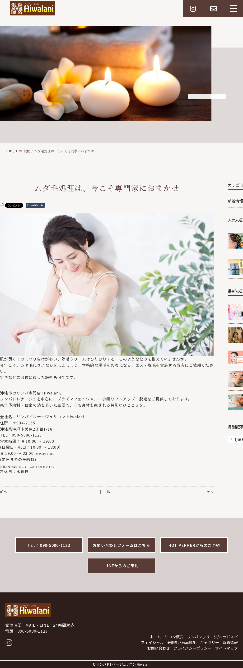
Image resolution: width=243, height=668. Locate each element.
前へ (3, 491)
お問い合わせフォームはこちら (121, 545)
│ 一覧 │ (107, 491)
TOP (8, 151)
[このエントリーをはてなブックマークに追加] (2, 205)
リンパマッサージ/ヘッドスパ (212, 636)
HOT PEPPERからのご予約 (194, 545)
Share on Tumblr (35, 205)
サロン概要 (173, 636)
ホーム (155, 636)
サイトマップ (226, 648)
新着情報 (230, 642)
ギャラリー (209, 642)
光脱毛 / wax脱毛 (181, 642)
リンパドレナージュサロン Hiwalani (123, 664)
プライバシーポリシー (192, 648)
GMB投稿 (23, 151)
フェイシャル (152, 642)
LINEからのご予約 (121, 565)
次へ (210, 491)
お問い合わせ (158, 648)
